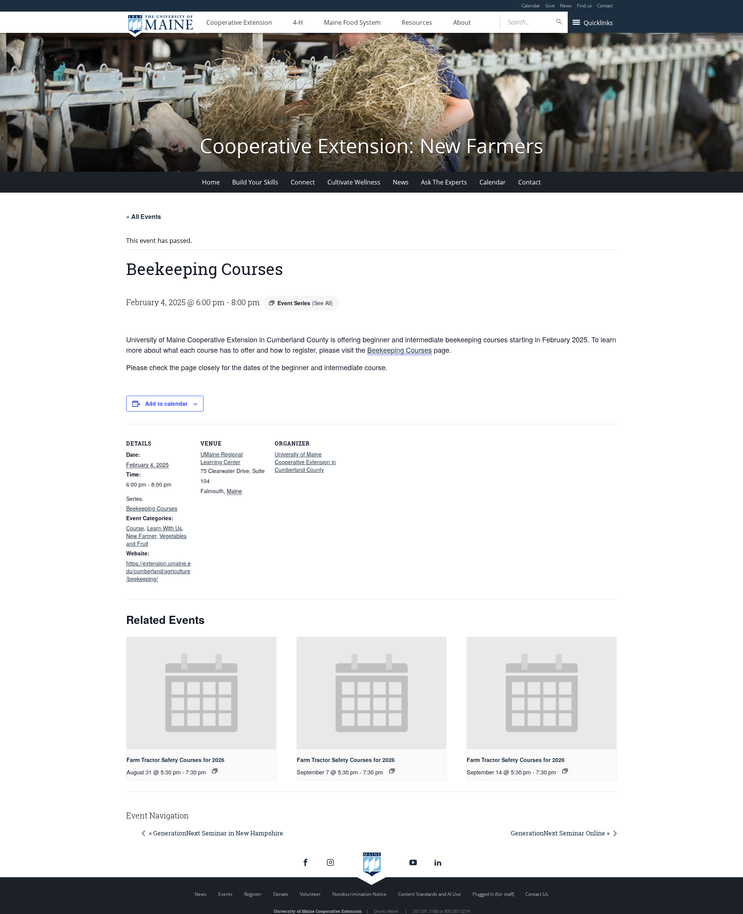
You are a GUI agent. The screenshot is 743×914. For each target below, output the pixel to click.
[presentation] (201, 693)
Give (550, 5)
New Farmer (141, 536)
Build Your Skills (255, 182)
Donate (280, 894)
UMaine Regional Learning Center (221, 458)
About (462, 22)
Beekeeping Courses (399, 350)
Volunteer (310, 894)
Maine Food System (352, 22)
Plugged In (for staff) (493, 894)
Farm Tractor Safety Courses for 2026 (175, 760)
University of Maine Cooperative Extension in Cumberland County (305, 461)
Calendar (531, 5)
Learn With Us (164, 528)
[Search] (559, 22)
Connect (303, 182)
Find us (584, 5)
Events (225, 894)
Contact (605, 5)
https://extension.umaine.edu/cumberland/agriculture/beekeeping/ (158, 571)
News (566, 5)
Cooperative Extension (239, 22)
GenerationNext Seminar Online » (560, 833)
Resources (417, 22)
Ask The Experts (444, 182)
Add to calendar (166, 403)
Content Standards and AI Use (429, 894)
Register (253, 894)
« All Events (143, 216)
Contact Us (537, 894)
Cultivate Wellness (353, 182)
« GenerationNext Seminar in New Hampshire (216, 833)
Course (135, 528)
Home (211, 182)
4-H (298, 22)
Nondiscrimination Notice (359, 894)
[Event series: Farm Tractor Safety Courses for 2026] (214, 771)
